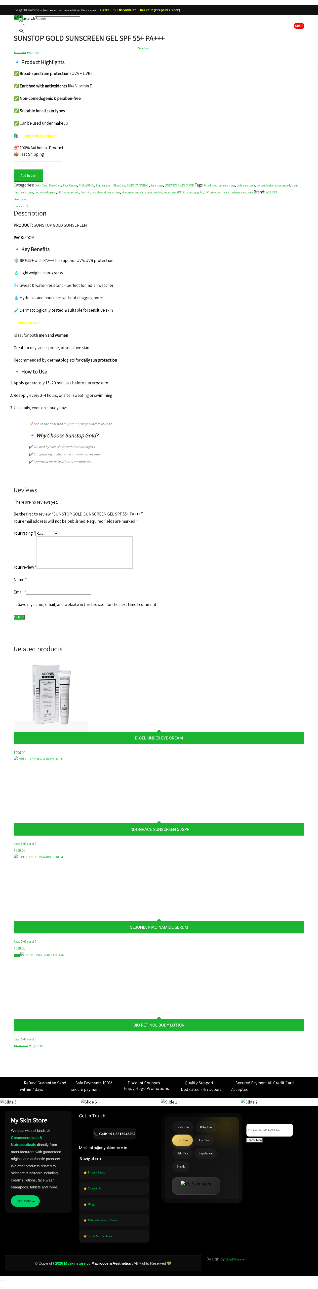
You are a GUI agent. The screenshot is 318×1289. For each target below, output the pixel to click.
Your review (25, 567)
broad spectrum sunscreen (219, 185)
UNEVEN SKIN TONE (179, 185)
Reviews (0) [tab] (21, 206)
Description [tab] (20, 199)
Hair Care (185, 48)
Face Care (55, 185)
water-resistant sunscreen (238, 192)
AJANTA (272, 192)
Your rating (24, 533)
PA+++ (84, 192)
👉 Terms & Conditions (97, 1236)
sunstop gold (194, 192)
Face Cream (70, 185)
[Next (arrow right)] (2, 1287)
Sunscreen (157, 185)
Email (20, 592)
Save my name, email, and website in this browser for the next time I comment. (87, 604)
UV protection (212, 192)
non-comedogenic (45, 192)
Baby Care (122, 48)
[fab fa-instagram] (299, 10)
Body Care (99, 48)
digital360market (235, 1259)
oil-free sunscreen (68, 192)
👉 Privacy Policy (94, 1172)
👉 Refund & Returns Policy (100, 1220)
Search (29, 18)
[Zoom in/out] (0, 1280)
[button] (254, 1140)
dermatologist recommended (273, 185)
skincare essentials (132, 192)
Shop (299, 26)
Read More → (25, 1201)
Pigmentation (103, 185)
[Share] (3, 1280)
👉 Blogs (89, 1204)
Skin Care (144, 48)
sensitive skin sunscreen (105, 192)
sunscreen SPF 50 (174, 192)
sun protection (153, 192)
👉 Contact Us (92, 1188)
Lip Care (165, 48)
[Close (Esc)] (5, 1280)
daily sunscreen (246, 185)
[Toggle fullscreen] (2, 1280)
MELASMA (86, 185)
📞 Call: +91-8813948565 (114, 1134)
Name (20, 579)
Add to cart (28, 175)
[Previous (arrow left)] (0, 1287)
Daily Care (41, 185)
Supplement (208, 48)
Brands (229, 48)
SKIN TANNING (138, 185)
